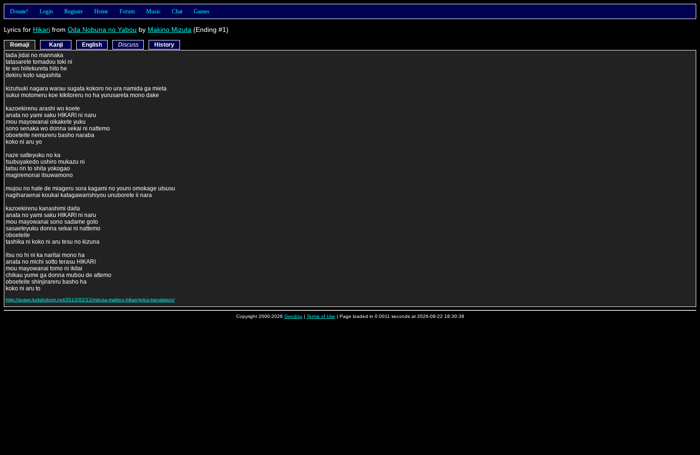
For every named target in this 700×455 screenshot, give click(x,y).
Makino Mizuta (169, 29)
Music (153, 11)
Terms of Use (321, 316)
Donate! (19, 11)
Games (202, 11)
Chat (177, 11)
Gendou (293, 316)
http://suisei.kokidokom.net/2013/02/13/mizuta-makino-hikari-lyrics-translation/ (90, 299)
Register (73, 11)
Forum (127, 11)
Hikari (41, 29)
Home (101, 11)
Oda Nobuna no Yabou (102, 29)
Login (46, 11)
